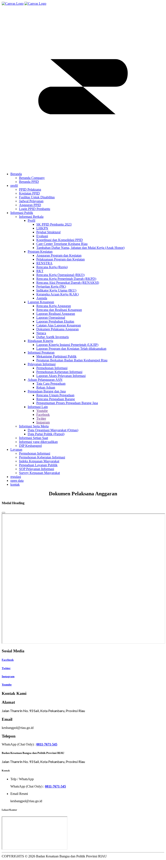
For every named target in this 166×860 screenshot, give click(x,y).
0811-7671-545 (46, 744)
